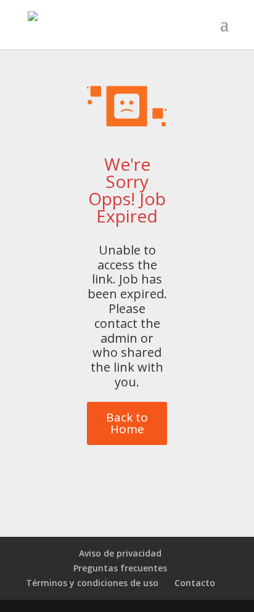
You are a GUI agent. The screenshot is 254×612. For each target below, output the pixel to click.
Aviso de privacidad (120, 553)
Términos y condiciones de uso (92, 583)
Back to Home (127, 423)
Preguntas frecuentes (120, 568)
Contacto (194, 583)
